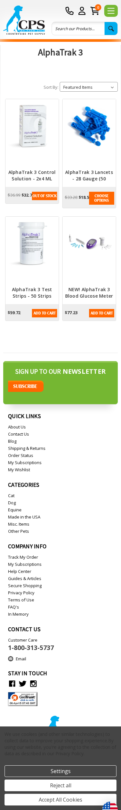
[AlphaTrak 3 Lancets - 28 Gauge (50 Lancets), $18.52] (89, 134)
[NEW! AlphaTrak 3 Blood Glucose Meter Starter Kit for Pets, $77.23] (89, 252)
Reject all (60, 785)
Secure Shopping (25, 585)
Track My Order (23, 557)
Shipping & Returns (26, 448)
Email (21, 659)
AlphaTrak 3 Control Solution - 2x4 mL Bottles (32, 178)
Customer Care (31, 644)
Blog (12, 441)
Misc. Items (18, 524)
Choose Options (101, 198)
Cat (11, 495)
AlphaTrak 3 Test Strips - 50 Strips (32, 292)
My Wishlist (19, 470)
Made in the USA (24, 517)
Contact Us (18, 434)
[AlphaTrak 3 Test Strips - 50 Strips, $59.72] (32, 252)
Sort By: (51, 87)
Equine (15, 510)
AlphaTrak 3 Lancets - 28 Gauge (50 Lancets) (89, 178)
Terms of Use (21, 600)
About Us (17, 427)
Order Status (20, 455)
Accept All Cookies (60, 799)
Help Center (19, 571)
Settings (61, 771)
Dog (12, 503)
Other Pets (18, 531)
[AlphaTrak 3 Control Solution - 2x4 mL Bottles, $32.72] (32, 134)
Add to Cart (44, 313)
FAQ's (13, 607)
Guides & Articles (24, 578)
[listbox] (89, 87)
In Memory (18, 614)
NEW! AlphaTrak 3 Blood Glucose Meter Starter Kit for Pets (89, 295)
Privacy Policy (21, 593)
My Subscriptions (25, 462)
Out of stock (44, 196)
